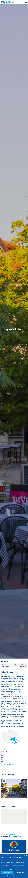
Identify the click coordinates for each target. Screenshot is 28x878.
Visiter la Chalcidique (6, 767)
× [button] (26, 855)
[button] (14, 875)
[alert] (14, 866)
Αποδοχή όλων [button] (7, 872)
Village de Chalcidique (5, 665)
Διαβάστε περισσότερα (19, 865)
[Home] (7, 2)
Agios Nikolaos (23, 665)
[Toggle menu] (26, 2)
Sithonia (15, 664)
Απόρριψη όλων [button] (20, 872)
